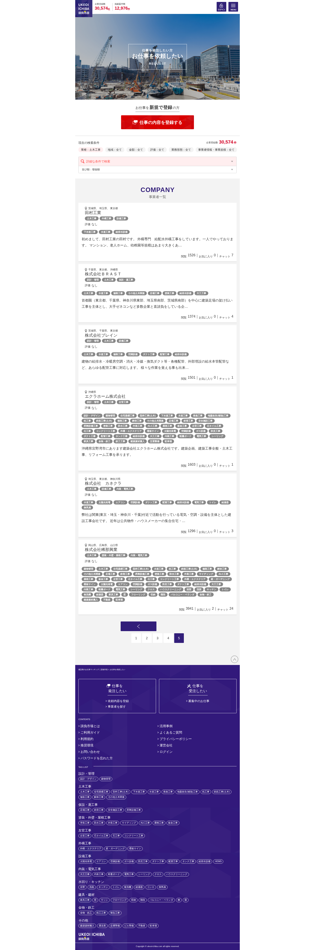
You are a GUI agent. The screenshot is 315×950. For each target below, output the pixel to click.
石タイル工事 (214, 426)
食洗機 (87, 594)
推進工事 (197, 415)
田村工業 (93, 212)
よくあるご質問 (171, 732)
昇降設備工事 (91, 426)
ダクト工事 (149, 354)
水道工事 (105, 232)
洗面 (199, 589)
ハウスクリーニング (170, 589)
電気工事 (201, 436)
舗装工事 (118, 293)
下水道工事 (90, 232)
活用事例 (166, 726)
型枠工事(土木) (148, 415)
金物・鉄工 (104, 441)
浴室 (189, 589)
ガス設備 (201, 431)
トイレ (212, 502)
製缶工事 (115, 912)
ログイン (166, 751)
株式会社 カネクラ (103, 483)
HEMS (218, 861)
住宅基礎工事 (127, 415)
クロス (151, 589)
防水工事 (123, 426)
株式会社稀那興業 (101, 549)
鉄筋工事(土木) (104, 420)
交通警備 (154, 441)
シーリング (217, 436)
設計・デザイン (92, 415)
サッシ (104, 900)
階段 (163, 594)
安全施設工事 (205, 420)
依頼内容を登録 (118, 700)
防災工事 (215, 431)
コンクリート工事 (105, 431)
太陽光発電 (170, 431)
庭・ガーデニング (220, 579)
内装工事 (169, 436)
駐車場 (168, 441)
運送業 (102, 925)
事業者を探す (117, 706)
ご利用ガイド (90, 732)
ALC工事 (152, 426)
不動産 (106, 599)
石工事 (87, 431)
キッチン (211, 589)
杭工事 (87, 420)
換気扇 (87, 507)
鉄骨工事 (188, 420)
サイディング (206, 574)
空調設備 (133, 354)
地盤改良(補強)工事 (218, 415)
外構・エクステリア (131, 431)
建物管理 (110, 415)
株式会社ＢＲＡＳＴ (103, 274)
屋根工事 (167, 426)
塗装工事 (169, 293)
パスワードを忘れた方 (97, 758)
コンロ (150, 887)
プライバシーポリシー (176, 739)
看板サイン (153, 431)
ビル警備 (129, 925)
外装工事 (137, 426)
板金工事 (182, 426)
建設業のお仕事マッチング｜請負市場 (93, 670)
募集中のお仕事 (198, 700)
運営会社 (166, 745)
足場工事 (154, 293)
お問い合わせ (90, 751)
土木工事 (88, 293)
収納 (153, 594)
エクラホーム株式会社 (105, 396)
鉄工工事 (120, 441)
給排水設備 (122, 232)
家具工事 (88, 441)
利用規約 (87, 739)
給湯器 (225, 502)
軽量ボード (185, 436)
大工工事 (201, 293)
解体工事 (137, 420)
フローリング (138, 594)
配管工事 (165, 354)
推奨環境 (87, 745)
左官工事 (197, 426)
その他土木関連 (136, 293)
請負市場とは (90, 726)
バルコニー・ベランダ (182, 594)
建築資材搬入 (137, 441)
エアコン (120, 502)
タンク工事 (122, 436)
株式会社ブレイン (101, 335)
